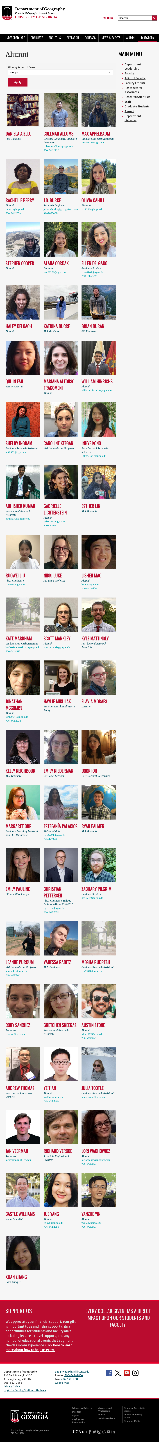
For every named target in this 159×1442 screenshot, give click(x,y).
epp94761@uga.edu (54, 835)
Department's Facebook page (109, 1373)
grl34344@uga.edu (54, 521)
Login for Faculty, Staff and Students (25, 1390)
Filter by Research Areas (21, 67)
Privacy (101, 1414)
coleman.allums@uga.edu (58, 146)
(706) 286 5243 (90, 276)
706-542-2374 (13, 651)
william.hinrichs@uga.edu (97, 390)
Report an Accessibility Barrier (134, 1409)
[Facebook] (90, 1432)
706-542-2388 (70, 1379)
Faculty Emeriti (135, 83)
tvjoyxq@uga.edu (53, 1223)
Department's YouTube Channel (127, 1373)
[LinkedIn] (113, 1432)
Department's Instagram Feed (135, 1373)
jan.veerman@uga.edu (18, 1160)
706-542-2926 (51, 150)
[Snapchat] (104, 1432)
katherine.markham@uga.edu (23, 647)
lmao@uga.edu (90, 584)
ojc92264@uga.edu (92, 209)
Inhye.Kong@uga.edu (94, 456)
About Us (55, 37)
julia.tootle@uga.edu (93, 1097)
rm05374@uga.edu (92, 971)
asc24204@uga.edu (55, 272)
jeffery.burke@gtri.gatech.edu (61, 209)
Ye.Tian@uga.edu (54, 1097)
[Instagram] (99, 1432)
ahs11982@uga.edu (92, 1034)
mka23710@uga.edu (93, 142)
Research (73, 37)
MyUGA (75, 1415)
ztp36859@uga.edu (92, 898)
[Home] (37, 15)
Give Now (106, 18)
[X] (94, 1432)
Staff (128, 101)
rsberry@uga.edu (15, 209)
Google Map (62, 1382)
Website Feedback (106, 1418)
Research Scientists (137, 97)
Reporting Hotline (132, 1421)
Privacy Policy (12, 1386)
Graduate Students (137, 106)
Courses (90, 37)
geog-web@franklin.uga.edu (72, 1371)
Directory (147, 37)
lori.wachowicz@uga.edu (96, 1160)
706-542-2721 (51, 525)
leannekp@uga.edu (16, 971)
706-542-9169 (89, 588)
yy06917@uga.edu (91, 1223)
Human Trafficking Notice (133, 1416)
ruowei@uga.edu (15, 584)
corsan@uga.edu (15, 1034)
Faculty (129, 73)
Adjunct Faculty (135, 78)
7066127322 (50, 839)
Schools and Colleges (82, 1408)
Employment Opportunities (78, 1420)
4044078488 (50, 213)
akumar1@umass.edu (18, 518)
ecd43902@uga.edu (92, 272)
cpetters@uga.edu (54, 908)
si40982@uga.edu (16, 452)
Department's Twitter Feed (118, 1373)
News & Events (111, 37)
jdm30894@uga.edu (17, 716)
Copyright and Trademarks (105, 1409)
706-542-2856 (13, 213)
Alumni (130, 37)
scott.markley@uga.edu (57, 647)
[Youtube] (108, 1432)
